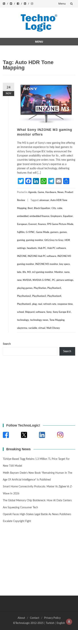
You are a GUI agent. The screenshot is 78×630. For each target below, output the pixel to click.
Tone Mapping (57, 320)
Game (41, 192)
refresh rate (49, 304)
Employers (56, 216)
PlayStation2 (24, 296)
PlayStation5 (24, 304)
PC (53, 280)
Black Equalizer (42, 208)
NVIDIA (27, 280)
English (61, 623)
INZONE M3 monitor (46, 264)
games (63, 232)
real (40, 304)
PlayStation (40, 288)
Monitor (58, 272)
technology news (39, 320)
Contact (34, 618)
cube (59, 208)
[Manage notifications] (69, 622)
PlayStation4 (54, 296)
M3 (29, 272)
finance (42, 224)
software (40, 312)
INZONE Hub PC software (42, 256)
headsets (32, 248)
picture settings (64, 280)
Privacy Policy (52, 618)
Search (7, 344)
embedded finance (39, 216)
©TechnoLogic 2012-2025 (28, 623)
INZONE (22, 256)
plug (34, 304)
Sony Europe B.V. (62, 312)
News (60, 192)
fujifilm (21, 232)
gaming (21, 240)
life (24, 272)
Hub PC (42, 248)
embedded (22, 216)
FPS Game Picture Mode (60, 224)
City (53, 208)
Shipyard (29, 312)
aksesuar (44, 200)
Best (30, 208)
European (22, 224)
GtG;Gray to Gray (53, 240)
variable (32, 328)
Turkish (50, 623)
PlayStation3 (39, 296)
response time (65, 304)
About (21, 618)
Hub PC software (56, 248)
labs (19, 272)
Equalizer (68, 216)
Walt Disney (53, 328)
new (19, 280)
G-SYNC (30, 232)
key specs (64, 264)
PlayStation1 (54, 288)
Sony (49, 312)
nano (66, 272)
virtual (41, 328)
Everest (32, 224)
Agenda (32, 192)
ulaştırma (22, 328)
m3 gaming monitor (42, 272)
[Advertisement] (26, 389)
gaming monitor (34, 240)
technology (23, 320)
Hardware (50, 192)
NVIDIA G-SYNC (42, 280)
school (20, 312)
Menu (62, 3)
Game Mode (42, 232)
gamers (54, 232)
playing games (25, 288)
